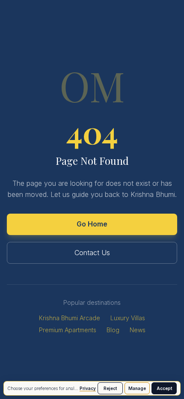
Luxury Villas (127, 318)
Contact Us (92, 252)
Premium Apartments (67, 329)
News (137, 329)
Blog (113, 329)
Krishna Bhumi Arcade (69, 318)
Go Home (92, 224)
